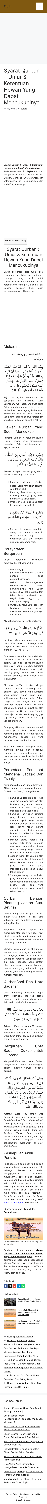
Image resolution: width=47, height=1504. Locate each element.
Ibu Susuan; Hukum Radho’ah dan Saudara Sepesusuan (29, 1322)
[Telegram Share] (19, 1286)
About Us (36, 1494)
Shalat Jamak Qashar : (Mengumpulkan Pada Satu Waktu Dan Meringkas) (23, 1418)
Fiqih (7, 6)
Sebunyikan (20, 241)
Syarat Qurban (21, 1367)
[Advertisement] (23, 39)
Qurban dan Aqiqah (23, 1336)
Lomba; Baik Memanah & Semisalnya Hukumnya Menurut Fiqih (28, 1312)
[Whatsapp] (23, 1286)
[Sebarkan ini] (6, 1286)
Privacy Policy (12, 1494)
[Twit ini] (10, 1286)
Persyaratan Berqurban (15, 1356)
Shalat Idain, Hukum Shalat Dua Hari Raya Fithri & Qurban (30, 1300)
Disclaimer (25, 1494)
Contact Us (23, 1497)
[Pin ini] (14, 1286)
